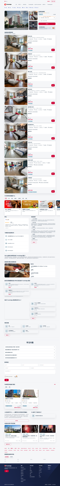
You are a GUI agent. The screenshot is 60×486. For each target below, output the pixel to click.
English (6, 448)
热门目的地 (6, 456)
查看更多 (10, 287)
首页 (16, 4)
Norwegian (25, 450)
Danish (22, 450)
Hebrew (40, 450)
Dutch (40, 448)
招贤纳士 (22, 481)
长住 (21, 476)
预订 (53, 49)
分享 (54, 14)
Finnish (15, 450)
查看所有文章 (8, 444)
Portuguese (52, 450)
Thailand (6, 452)
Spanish (36, 448)
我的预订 (48, 1)
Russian (50, 448)
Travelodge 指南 (30, 4)
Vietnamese (10, 450)
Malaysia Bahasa (45, 448)
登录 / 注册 (53, 1)
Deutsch (29, 448)
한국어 (19, 448)
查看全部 (34, 242)
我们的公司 (22, 467)
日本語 (15, 448)
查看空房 (47, 23)
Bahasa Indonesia (24, 448)
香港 (23, 198)
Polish (30, 450)
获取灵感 (22, 473)
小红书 (40, 476)
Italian (54, 448)
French (33, 448)
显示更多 (16, 420)
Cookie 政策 (53, 484)
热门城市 (11, 456)
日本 (9, 198)
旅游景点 (10, 434)
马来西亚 (19, 198)
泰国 (26, 198)
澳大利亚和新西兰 (32, 476)
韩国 (12, 198)
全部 (6, 198)
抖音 (39, 475)
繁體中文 (12, 448)
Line (39, 473)
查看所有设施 (29, 42)
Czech (44, 450)
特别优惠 (22, 475)
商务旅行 (22, 478)
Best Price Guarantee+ (38, 4)
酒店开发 (22, 470)
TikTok (40, 467)
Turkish (33, 450)
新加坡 (15, 198)
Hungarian (47, 450)
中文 (8, 448)
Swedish (6, 450)
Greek (37, 450)
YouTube (40, 470)
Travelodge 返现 (49, 4)
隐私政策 (46, 484)
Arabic (18, 450)
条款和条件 (49, 484)
